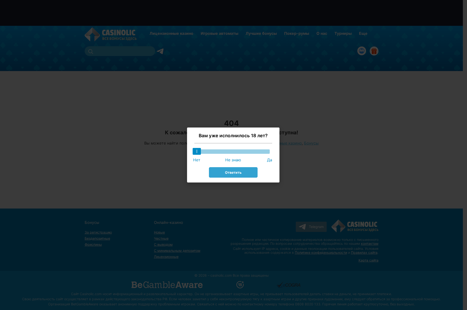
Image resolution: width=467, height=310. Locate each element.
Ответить (233, 172)
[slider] (197, 151)
